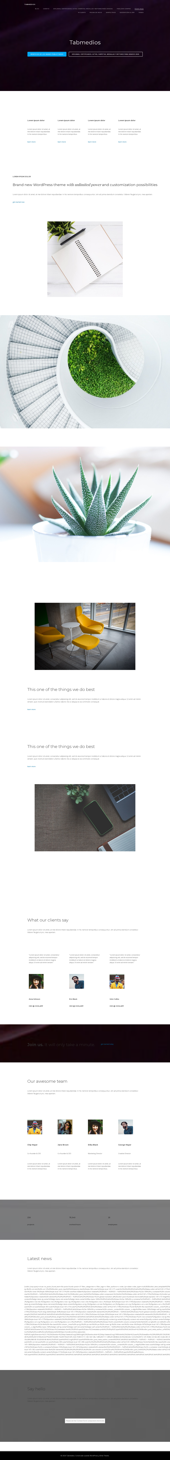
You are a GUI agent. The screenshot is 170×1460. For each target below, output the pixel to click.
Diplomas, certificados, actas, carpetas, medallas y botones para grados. (83, 8)
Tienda (141, 12)
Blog (37, 8)
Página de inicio (96, 12)
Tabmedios (29, 4)
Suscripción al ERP (127, 12)
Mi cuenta (82, 12)
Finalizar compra (124, 8)
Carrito (46, 8)
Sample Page (111, 12)
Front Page (139, 8)
